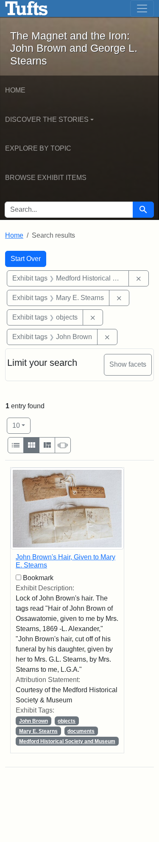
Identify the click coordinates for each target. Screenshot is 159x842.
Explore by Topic (38, 148)
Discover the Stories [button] (47, 119)
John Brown (33, 721)
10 (21, 425)
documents (81, 731)
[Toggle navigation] (142, 8)
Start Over (26, 258)
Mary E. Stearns (38, 731)
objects (66, 721)
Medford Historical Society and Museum (67, 741)
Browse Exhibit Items (45, 177)
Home (15, 90)
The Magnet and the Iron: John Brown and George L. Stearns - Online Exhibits (26, 8)
